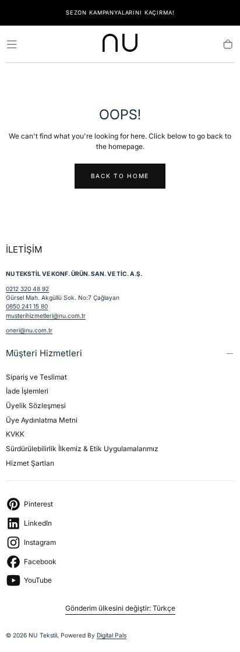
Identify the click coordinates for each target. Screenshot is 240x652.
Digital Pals (111, 635)
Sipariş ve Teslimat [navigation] (36, 377)
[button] (11, 44)
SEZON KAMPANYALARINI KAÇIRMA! (120, 12)
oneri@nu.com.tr (29, 330)
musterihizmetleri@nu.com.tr (46, 315)
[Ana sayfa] (120, 44)
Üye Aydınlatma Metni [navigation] (41, 420)
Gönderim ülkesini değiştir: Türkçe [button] (120, 608)
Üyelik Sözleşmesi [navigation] (36, 405)
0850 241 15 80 (27, 306)
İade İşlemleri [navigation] (27, 391)
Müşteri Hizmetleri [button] (44, 353)
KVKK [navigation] (15, 434)
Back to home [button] (120, 175)
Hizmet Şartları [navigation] (30, 463)
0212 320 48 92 (27, 288)
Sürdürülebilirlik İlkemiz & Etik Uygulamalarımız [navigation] (82, 448)
